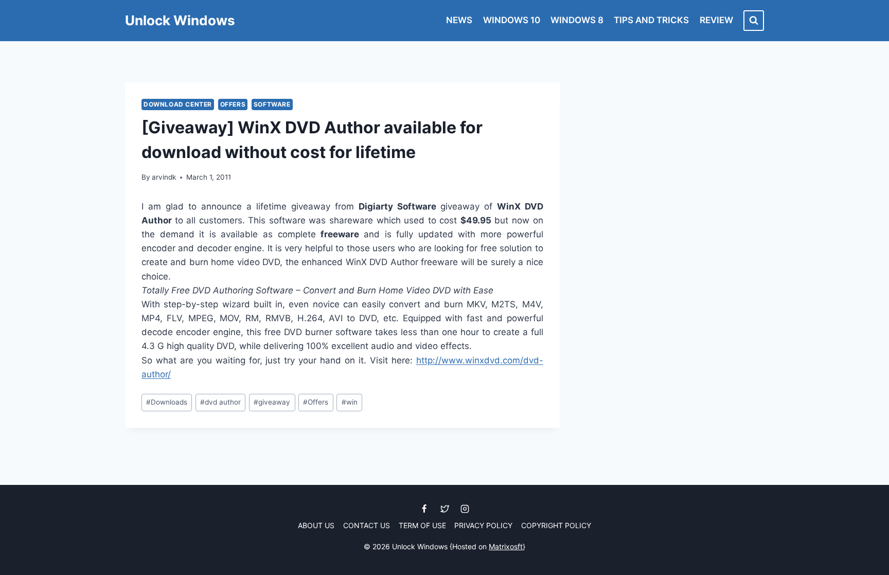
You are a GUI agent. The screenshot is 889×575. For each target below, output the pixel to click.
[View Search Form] (753, 20)
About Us (316, 525)
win (350, 402)
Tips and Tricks (651, 20)
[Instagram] (464, 509)
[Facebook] (424, 509)
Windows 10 (511, 20)
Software (272, 104)
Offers (233, 104)
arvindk (164, 177)
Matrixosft (506, 546)
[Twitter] (444, 509)
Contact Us (366, 525)
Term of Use (422, 525)
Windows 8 (576, 20)
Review (716, 20)
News (459, 20)
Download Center (178, 104)
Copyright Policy (556, 525)
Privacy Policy (483, 525)
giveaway (272, 402)
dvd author (220, 402)
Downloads (166, 402)
